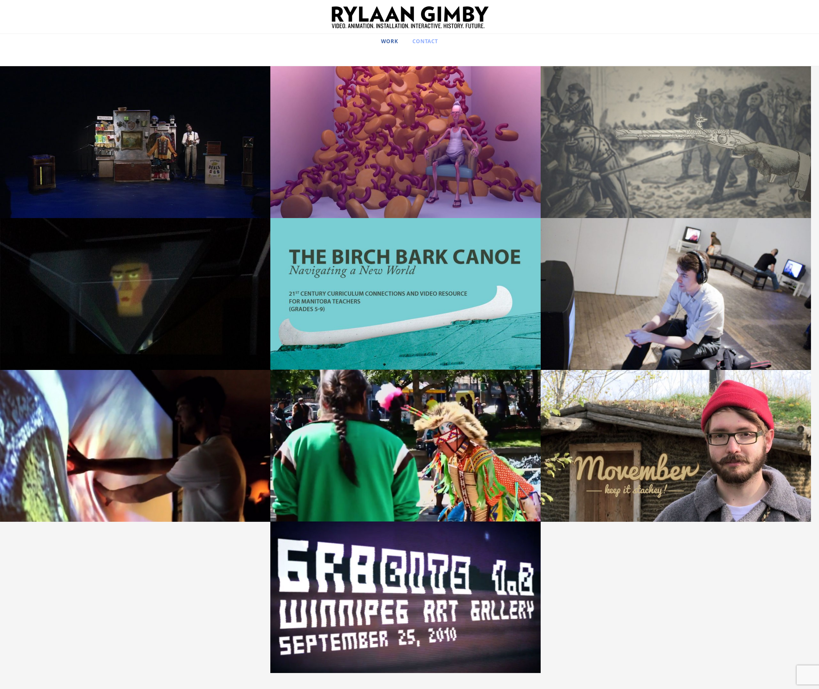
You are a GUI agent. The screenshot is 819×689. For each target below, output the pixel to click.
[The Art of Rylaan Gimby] (409, 17)
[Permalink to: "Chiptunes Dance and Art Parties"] (405, 597)
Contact (425, 42)
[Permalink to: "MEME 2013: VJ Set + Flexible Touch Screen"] (135, 446)
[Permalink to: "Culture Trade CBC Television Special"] (405, 445)
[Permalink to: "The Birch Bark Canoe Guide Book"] (405, 294)
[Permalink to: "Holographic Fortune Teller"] (135, 294)
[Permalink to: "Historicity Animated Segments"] (676, 142)
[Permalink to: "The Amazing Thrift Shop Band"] (135, 142)
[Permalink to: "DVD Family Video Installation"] (676, 294)
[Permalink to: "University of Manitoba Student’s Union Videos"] (676, 446)
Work (389, 42)
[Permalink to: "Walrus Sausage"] (405, 142)
